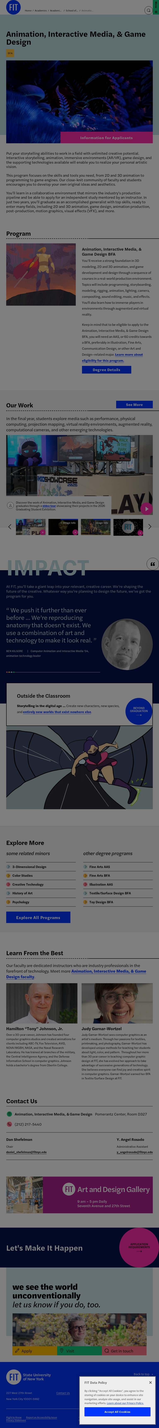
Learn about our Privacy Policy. (125, 1403)
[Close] (150, 1382)
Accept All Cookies (117, 1412)
